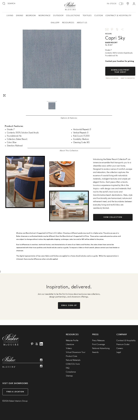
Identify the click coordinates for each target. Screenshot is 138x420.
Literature (70, 345)
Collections (73, 16)
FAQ (67, 368)
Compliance (71, 372)
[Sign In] (134, 3)
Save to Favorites (128, 78)
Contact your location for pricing (119, 61)
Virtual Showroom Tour (75, 352)
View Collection (113, 217)
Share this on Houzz (117, 29)
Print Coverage (98, 345)
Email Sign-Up (69, 305)
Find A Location (112, 78)
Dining (19, 16)
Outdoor (58, 16)
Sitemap (69, 376)
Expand (4, 95)
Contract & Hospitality (118, 16)
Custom (98, 16)
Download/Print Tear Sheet (120, 71)
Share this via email (106, 29)
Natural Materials (73, 360)
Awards (95, 352)
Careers (119, 348)
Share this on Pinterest (112, 29)
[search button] (4, 3)
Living (10, 16)
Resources (68, 23)
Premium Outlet (122, 345)
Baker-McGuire (70, 6)
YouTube (36, 343)
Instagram (41, 360)
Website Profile (72, 341)
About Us (82, 23)
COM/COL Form (73, 364)
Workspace (45, 16)
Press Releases (98, 341)
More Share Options (122, 29)
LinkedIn (41, 343)
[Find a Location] (127, 3)
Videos (69, 348)
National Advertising (101, 348)
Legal (118, 352)
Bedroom (31, 16)
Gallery (55, 23)
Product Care (71, 356)
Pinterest (32, 343)
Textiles (87, 16)
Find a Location (15, 392)
